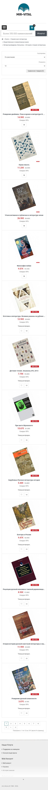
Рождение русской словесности (24, 698)
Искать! (41, 33)
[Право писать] (24, 146)
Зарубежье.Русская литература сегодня (24, 480)
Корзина (6, 767)
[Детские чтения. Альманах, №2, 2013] (24, 352)
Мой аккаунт (7, 763)
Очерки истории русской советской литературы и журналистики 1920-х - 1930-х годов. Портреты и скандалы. (24, 644)
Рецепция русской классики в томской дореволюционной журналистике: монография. (24, 589)
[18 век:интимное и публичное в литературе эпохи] (24, 197)
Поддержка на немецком (11, 749)
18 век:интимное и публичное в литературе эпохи (24, 215)
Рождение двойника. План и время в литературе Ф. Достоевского (24, 114)
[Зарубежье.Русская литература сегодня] (24, 461)
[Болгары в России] (24, 516)
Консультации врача (10, 753)
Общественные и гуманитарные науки (16, 42)
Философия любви (24, 266)
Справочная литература (19, 39)
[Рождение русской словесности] (24, 680)
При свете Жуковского (24, 425)
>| (15, 727)
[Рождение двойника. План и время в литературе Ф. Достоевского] (24, 96)
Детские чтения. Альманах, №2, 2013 (24, 371)
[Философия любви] (24, 247)
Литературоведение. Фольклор (13, 45)
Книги (7, 39)
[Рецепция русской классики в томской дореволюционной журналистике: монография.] (24, 570)
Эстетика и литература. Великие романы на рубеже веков (24, 316)
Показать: (42, 62)
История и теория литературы (36, 45)
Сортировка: (41, 53)
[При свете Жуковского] (24, 407)
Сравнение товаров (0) (36, 71)
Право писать (24, 165)
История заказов (8, 770)
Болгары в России (24, 535)
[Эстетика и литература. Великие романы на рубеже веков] (24, 297)
